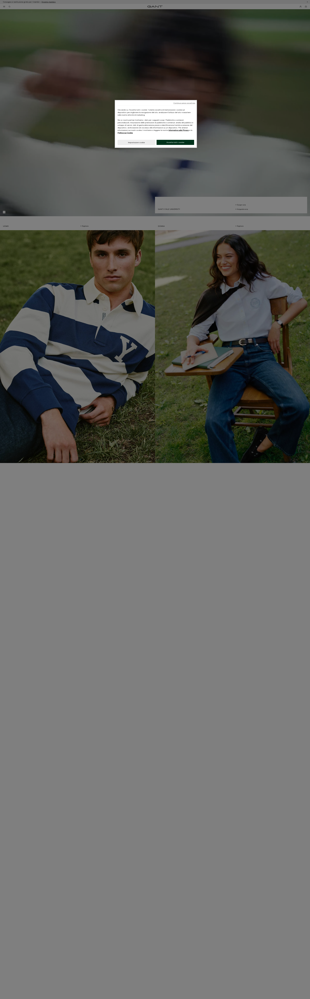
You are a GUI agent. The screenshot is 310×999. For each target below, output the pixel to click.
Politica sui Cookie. (125, 133)
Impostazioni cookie (136, 142)
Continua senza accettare (184, 103)
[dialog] (156, 124)
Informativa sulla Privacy (179, 130)
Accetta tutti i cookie (175, 142)
